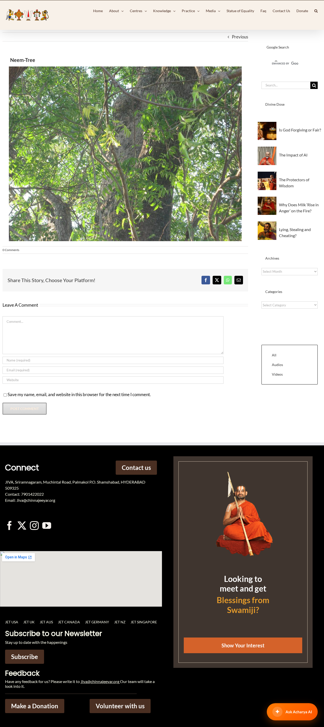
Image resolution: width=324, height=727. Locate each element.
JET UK (29, 622)
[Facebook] (205, 280)
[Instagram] (34, 525)
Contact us (136, 467)
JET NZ (120, 622)
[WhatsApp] (228, 280)
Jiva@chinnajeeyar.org (99, 681)
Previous (240, 36)
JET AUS (46, 622)
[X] (217, 280)
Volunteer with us (120, 706)
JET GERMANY (97, 622)
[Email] (238, 280)
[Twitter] (21, 525)
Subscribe (24, 656)
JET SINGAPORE (144, 622)
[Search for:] (285, 84)
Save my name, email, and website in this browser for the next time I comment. (79, 394)
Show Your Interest (243, 645)
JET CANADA (69, 622)
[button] (316, 10)
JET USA (11, 622)
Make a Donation (34, 706)
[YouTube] (46, 525)
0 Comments (11, 250)
